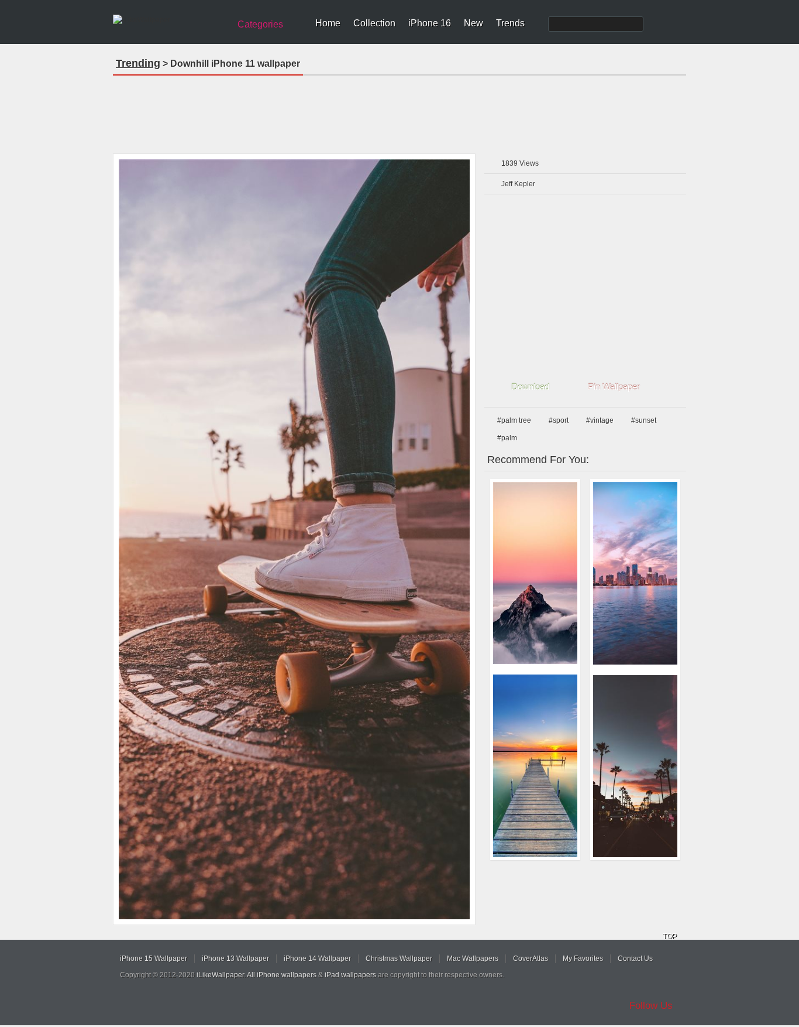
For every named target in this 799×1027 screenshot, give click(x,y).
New (473, 23)
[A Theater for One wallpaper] (535, 766)
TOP (670, 936)
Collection (374, 23)
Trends (510, 23)
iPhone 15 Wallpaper (153, 958)
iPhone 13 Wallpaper (235, 958)
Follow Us (651, 1005)
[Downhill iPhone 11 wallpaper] (294, 539)
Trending (138, 63)
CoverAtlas (530, 958)
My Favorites (583, 958)
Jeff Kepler (518, 184)
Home (327, 23)
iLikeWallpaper (220, 975)
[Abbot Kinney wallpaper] (635, 766)
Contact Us (635, 958)
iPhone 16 (429, 23)
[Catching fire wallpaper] (535, 573)
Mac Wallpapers (472, 958)
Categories (260, 24)
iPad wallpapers (350, 975)
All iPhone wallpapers (281, 975)
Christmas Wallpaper (399, 958)
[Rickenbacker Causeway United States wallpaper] (635, 573)
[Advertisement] (399, 110)
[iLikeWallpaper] (170, 20)
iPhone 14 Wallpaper (317, 958)
